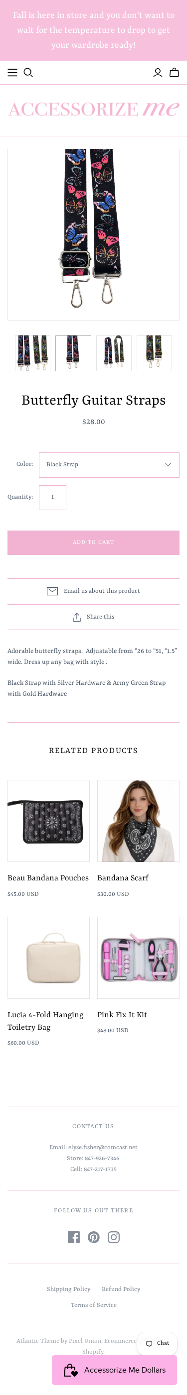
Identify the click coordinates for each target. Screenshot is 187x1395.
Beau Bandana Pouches (48, 878)
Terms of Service (94, 1305)
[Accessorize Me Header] (12, 73)
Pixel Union (85, 1341)
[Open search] (28, 73)
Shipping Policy (68, 1289)
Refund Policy (121, 1289)
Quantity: (20, 497)
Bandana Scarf (123, 878)
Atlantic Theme (37, 1341)
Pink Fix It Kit (122, 1015)
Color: (24, 464)
